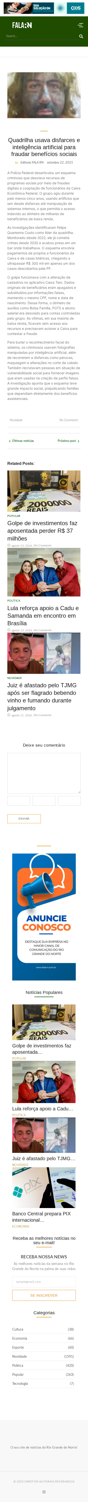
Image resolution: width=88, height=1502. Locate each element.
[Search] (81, 36)
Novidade (16, 420)
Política (13, 600)
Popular (14, 516)
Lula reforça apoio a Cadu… (42, 1108)
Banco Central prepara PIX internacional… (41, 1217)
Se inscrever (44, 1295)
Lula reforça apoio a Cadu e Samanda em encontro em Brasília (43, 615)
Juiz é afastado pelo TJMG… (44, 1158)
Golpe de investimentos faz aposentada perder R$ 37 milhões (42, 531)
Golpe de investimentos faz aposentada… (41, 1049)
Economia (20, 1226)
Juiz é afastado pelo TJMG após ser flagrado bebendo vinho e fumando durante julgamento (42, 696)
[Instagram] (44, 1491)
